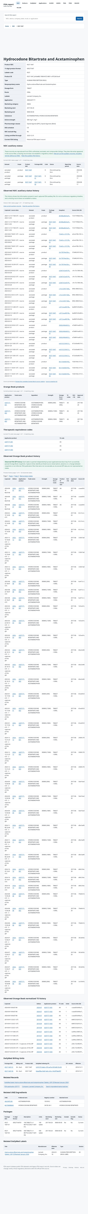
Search (79, 19)
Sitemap (70, 1167)
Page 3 (16, 476)
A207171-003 (9, 450)
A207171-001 (9, 442)
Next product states (26, 476)
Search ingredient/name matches (57, 1086)
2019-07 (39, 1032)
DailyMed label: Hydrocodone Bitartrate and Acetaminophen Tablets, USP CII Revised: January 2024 (36, 1082)
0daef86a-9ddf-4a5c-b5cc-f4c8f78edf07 (48, 1071)
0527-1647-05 (9, 1071)
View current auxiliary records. (12, 206)
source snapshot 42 (51, 381)
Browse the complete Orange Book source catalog (30, 381)
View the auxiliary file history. (30, 156)
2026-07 (39, 1007)
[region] (44, 174)
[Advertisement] (44, 43)
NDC (18, 3)
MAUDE (77, 3)
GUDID (51, 3)
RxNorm (25, 3)
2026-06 (39, 1044)
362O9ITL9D (9, 1101)
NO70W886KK (9, 1105)
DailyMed (33, 3)
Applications (42, 3)
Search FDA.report (10, 15)
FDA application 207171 (12, 1086)
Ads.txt (82, 1167)
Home (7, 26)
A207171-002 (9, 446)
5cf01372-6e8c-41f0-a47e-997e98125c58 (49, 1067)
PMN (70, 3)
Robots (77, 1167)
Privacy (65, 1167)
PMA (64, 3)
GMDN (58, 3)
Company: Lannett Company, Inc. (32, 1086)
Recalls (19, 7)
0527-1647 (28, 170)
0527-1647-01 (9, 1067)
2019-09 (39, 1020)
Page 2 (11, 476)
